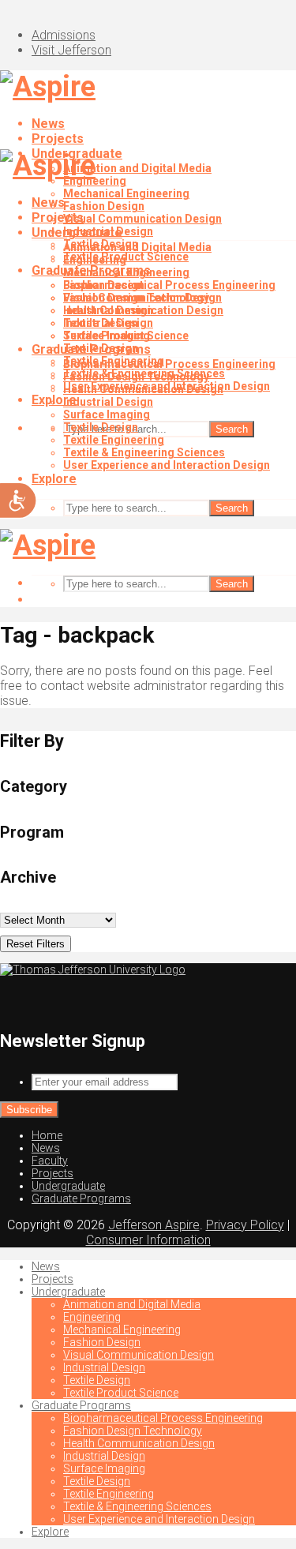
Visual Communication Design (142, 218)
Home (47, 1135)
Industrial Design (108, 310)
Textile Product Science (126, 335)
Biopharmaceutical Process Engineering (169, 285)
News (48, 123)
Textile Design (100, 323)
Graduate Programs (91, 349)
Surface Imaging (106, 414)
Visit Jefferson (71, 50)
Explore (54, 478)
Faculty (50, 1160)
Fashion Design (103, 206)
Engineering (94, 259)
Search (231, 429)
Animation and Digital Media (137, 168)
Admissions (64, 35)
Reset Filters (35, 944)
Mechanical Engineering (126, 193)
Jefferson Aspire (154, 1224)
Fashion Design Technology (136, 376)
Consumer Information (148, 1239)
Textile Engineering (113, 439)
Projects (58, 138)
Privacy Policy (245, 1224)
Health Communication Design (143, 389)
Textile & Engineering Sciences (144, 452)
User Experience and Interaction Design (166, 465)
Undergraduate (77, 232)
